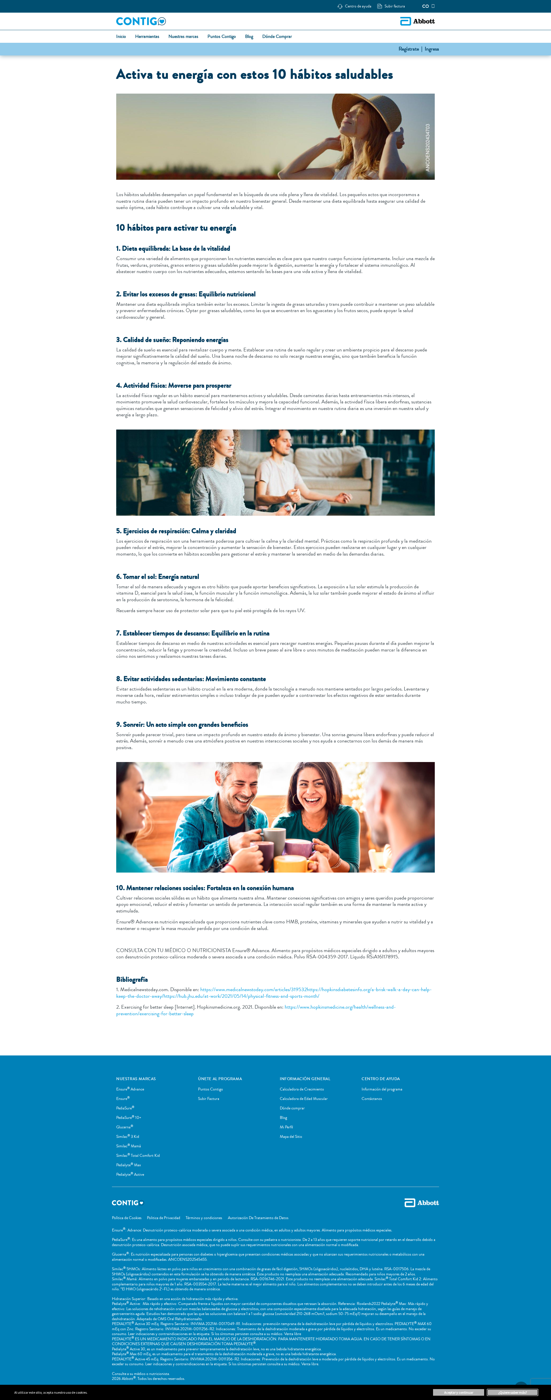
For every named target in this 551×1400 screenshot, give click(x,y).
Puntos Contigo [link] (221, 37)
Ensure (123, 1099)
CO (425, 6)
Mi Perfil (286, 1127)
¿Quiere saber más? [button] (512, 1392)
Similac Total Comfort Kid (138, 1156)
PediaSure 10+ (128, 1118)
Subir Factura (208, 1099)
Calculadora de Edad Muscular (304, 1099)
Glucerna (124, 1127)
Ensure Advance (130, 1089)
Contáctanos (372, 1099)
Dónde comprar (292, 1108)
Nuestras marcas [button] (183, 37)
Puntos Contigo (210, 1089)
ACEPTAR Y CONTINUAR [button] (458, 1392)
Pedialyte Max (128, 1165)
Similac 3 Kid (127, 1137)
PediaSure (125, 1108)
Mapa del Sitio (291, 1137)
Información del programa (382, 1089)
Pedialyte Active (130, 1174)
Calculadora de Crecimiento (302, 1089)
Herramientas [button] (147, 37)
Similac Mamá (128, 1146)
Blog (283, 1118)
